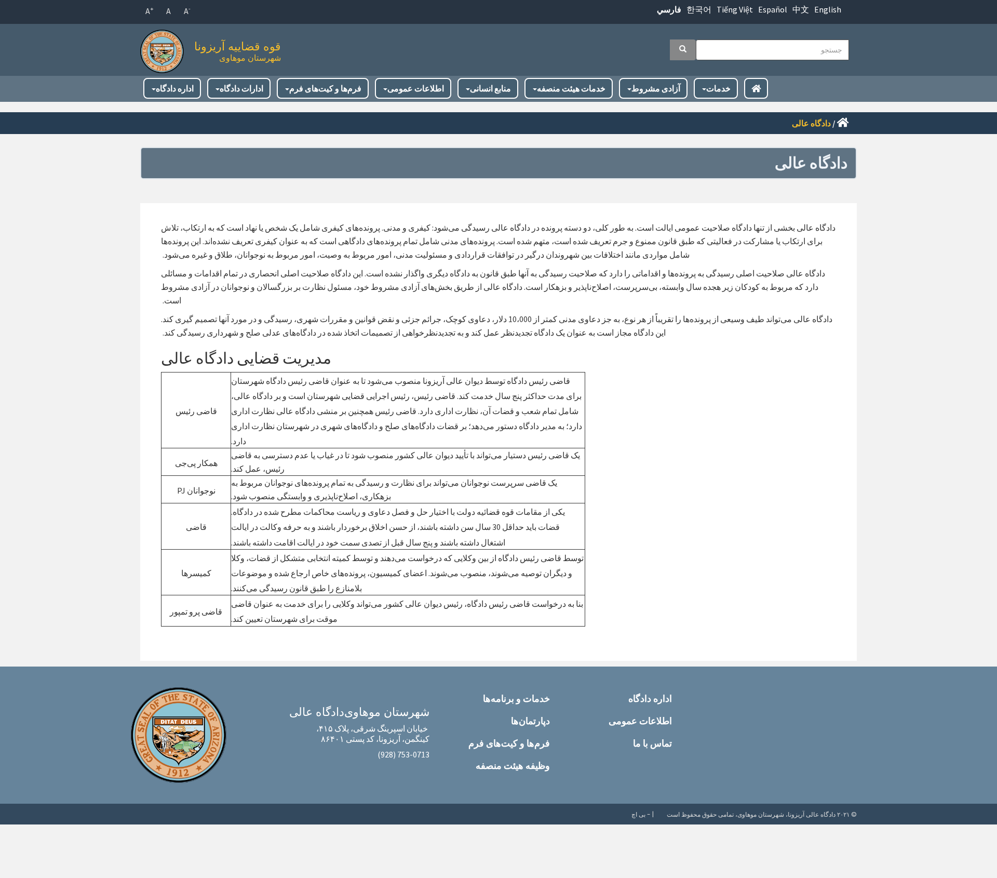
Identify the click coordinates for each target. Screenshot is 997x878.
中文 (800, 9)
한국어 (698, 9)
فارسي (669, 9)
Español (772, 9)
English (827, 9)
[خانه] (164, 48)
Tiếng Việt (735, 9)
